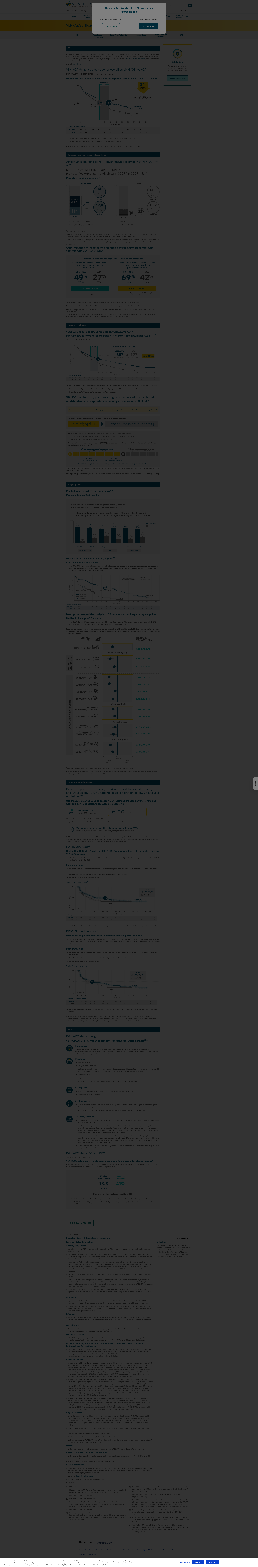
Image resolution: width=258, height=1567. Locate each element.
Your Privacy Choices (183, 1562)
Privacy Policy (101, 1563)
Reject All (198, 1562)
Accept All (212, 1562)
